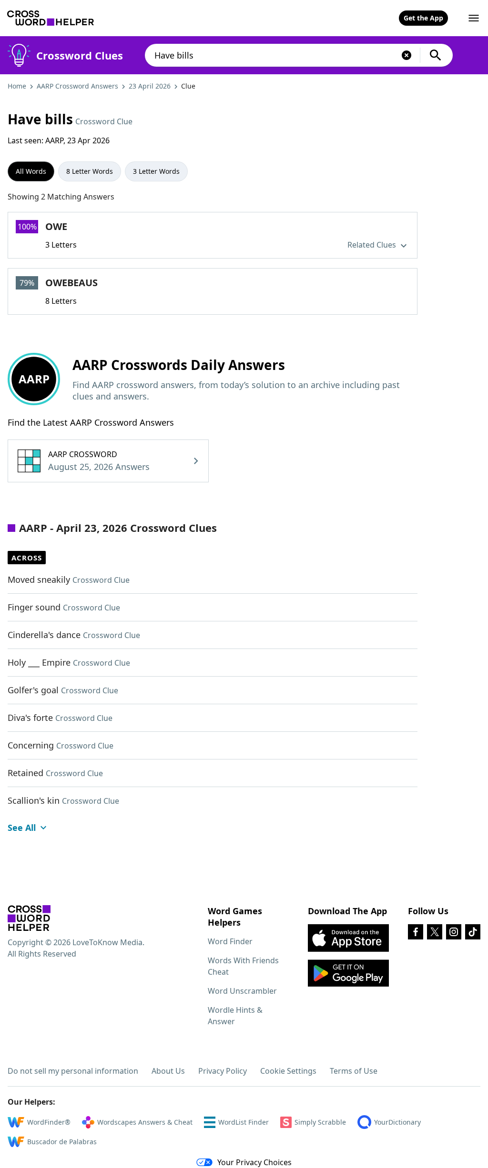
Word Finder (230, 941)
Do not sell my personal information (73, 1071)
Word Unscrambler (242, 991)
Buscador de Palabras (62, 1141)
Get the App (423, 17)
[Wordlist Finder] (29, 918)
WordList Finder (243, 1122)
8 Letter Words (89, 171)
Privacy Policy (222, 1071)
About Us (168, 1071)
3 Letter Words (156, 171)
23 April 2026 (150, 85)
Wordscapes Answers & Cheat (145, 1122)
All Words (31, 171)
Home (17, 85)
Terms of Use (353, 1071)
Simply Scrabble (320, 1122)
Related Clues (372, 245)
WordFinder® (49, 1122)
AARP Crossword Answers (77, 85)
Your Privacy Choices (254, 1162)
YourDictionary (397, 1122)
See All (22, 827)
